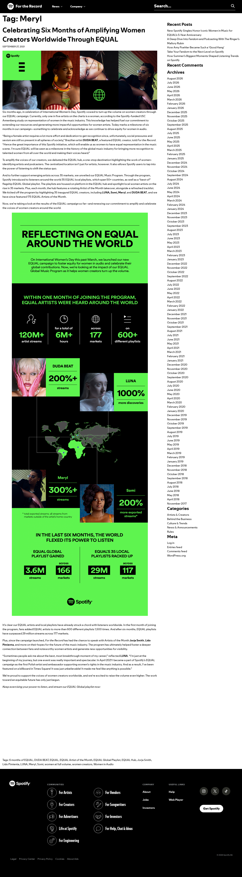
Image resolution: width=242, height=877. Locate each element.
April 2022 (173, 297)
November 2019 (177, 419)
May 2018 (173, 495)
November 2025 (177, 116)
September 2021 (177, 327)
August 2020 (175, 381)
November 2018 (177, 470)
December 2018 (177, 465)
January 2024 (175, 209)
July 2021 (172, 335)
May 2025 (173, 141)
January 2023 (175, 259)
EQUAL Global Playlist (107, 760)
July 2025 (173, 133)
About (147, 792)
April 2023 (173, 247)
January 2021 (175, 360)
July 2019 (173, 436)
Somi (40, 764)
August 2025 (175, 129)
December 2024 (177, 162)
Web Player (176, 800)
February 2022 (176, 306)
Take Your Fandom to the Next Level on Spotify (195, 51)
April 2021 (173, 348)
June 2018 (173, 491)
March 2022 (174, 301)
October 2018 (175, 474)
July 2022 (173, 284)
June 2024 (173, 188)
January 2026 (175, 108)
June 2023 (173, 238)
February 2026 (176, 103)
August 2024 (175, 179)
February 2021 (176, 356)
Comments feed (177, 551)
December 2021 (177, 314)
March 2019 (174, 453)
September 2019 (177, 428)
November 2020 (177, 369)
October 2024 (175, 171)
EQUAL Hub (129, 760)
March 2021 (174, 352)
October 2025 (175, 120)
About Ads (73, 859)
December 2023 (177, 213)
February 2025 (176, 154)
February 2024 (176, 205)
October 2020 (176, 373)
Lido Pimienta (10, 764)
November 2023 (177, 217)
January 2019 (175, 461)
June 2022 (173, 289)
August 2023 (175, 230)
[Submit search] (231, 6)
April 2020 (173, 398)
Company (76, 6)
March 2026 (174, 99)
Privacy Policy (45, 859)
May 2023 (173, 242)
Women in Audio (104, 764)
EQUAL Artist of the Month (76, 760)
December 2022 (177, 263)
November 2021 (177, 318)
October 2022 (175, 272)
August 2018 (174, 482)
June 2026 (173, 87)
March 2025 (174, 150)
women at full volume (58, 764)
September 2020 (177, 377)
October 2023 (175, 221)
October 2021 (175, 322)
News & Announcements (182, 527)
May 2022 (173, 293)
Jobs (146, 800)
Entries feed (174, 547)
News (55, 6)
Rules (170, 531)
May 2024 (173, 192)
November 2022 (177, 268)
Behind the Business (179, 519)
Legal (13, 859)
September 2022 (177, 276)
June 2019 (173, 440)
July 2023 (173, 234)
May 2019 (173, 444)
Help (172, 792)
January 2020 (175, 411)
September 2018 (177, 478)
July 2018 (173, 486)
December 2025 (177, 112)
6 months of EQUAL (21, 760)
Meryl (32, 764)
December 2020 (177, 364)
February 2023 (176, 255)
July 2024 (173, 183)
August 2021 (174, 331)
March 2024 (174, 200)
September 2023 (177, 226)
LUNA (24, 764)
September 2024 (177, 175)
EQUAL (54, 760)
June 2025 (173, 137)
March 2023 (174, 251)
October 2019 (175, 423)
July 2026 (173, 82)
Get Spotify (213, 808)
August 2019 (174, 432)
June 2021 (173, 339)
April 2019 (173, 449)
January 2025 (175, 158)
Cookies (59, 859)
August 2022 (175, 280)
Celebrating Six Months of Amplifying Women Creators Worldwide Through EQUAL (73, 34)
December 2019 (177, 415)
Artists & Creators (178, 515)
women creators (82, 764)
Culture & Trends (177, 523)
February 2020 (176, 406)
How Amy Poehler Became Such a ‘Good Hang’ (195, 47)
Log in (170, 543)
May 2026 (173, 91)
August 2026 (175, 78)
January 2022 (175, 310)
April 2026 (173, 95)
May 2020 (173, 394)
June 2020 (173, 390)
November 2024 (177, 167)
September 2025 (177, 124)
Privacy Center (27, 859)
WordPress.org (176, 555)
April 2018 (173, 499)
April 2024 (173, 196)
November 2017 (177, 503)
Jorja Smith (144, 760)
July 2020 (173, 385)
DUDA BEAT (41, 760)
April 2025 (173, 146)
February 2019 (176, 457)
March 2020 (174, 402)
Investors (149, 808)
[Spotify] (24, 6)
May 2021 (173, 343)
